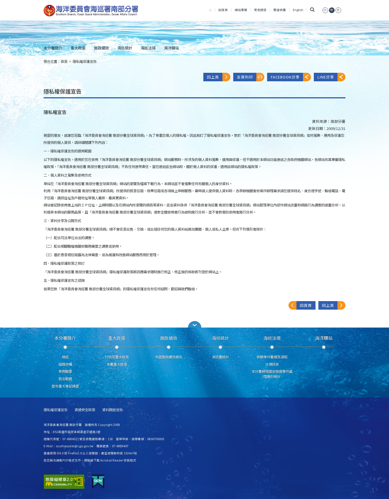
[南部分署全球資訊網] (91, 11)
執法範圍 (65, 378)
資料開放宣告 (112, 409)
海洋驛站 (171, 48)
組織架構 (65, 364)
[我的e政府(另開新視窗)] (98, 482)
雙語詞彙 (279, 10)
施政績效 (101, 48)
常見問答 (260, 10)
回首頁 (223, 10)
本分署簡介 (53, 48)
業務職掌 (65, 371)
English (298, 10)
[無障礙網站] (64, 482)
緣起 (65, 356)
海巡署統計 (220, 356)
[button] (194, 324)
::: (210, 10)
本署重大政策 (117, 364)
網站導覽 (241, 10)
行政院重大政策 (117, 356)
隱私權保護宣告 (85, 61)
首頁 (64, 61)
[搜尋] (312, 10)
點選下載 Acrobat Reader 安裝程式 (111, 460)
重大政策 (78, 48)
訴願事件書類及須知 (272, 356)
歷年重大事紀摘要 (65, 386)
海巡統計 (124, 48)
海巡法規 (148, 48)
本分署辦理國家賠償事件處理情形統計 (271, 374)
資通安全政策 (85, 409)
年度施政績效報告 (168, 356)
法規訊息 (272, 364)
